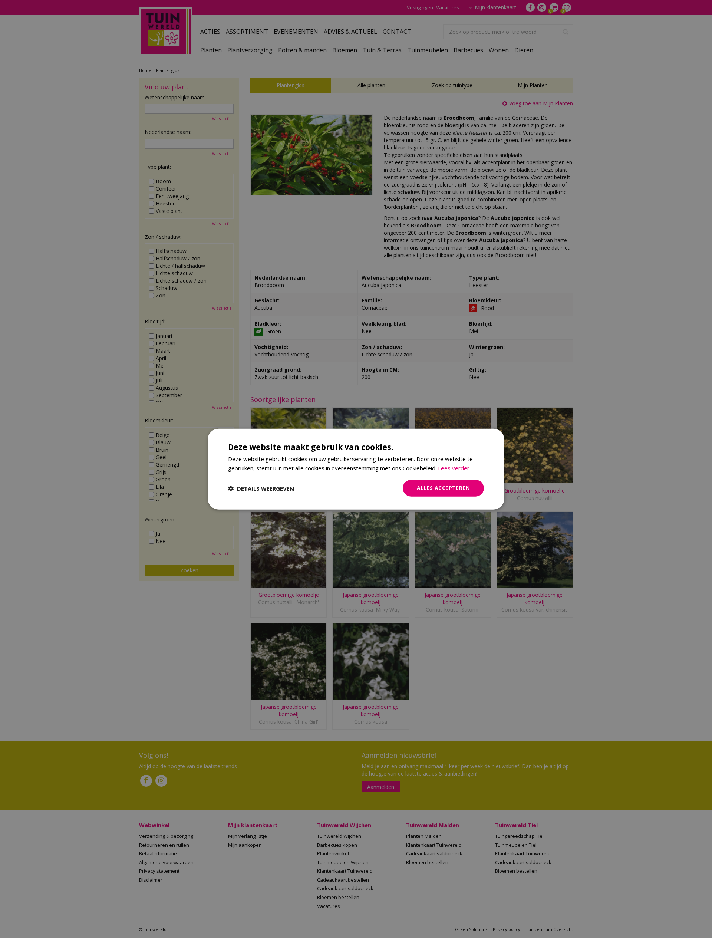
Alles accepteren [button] (443, 487)
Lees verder (453, 467)
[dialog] (356, 469)
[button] (261, 488)
